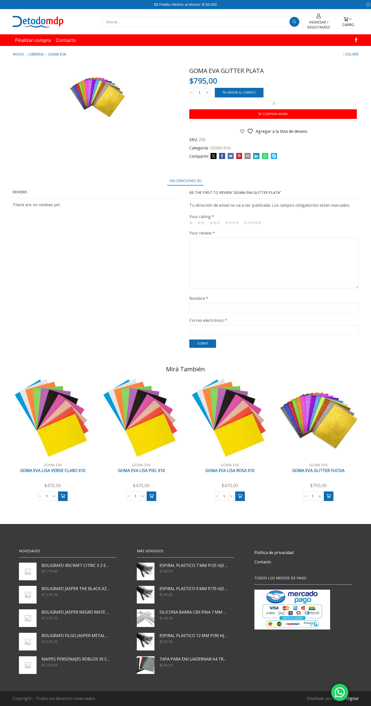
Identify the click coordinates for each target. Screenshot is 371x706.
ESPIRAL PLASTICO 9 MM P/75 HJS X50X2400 (194, 588)
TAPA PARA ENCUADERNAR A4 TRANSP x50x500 (194, 659)
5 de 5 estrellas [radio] (252, 222)
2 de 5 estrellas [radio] (201, 222)
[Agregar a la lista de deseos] (82, 450)
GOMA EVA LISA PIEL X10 (141, 470)
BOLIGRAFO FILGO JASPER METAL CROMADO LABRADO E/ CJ (76, 635)
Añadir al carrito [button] (55, 450)
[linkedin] (256, 156)
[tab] (185, 181)
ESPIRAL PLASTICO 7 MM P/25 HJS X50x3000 (194, 565)
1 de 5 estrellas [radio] (191, 222)
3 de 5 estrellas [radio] (214, 222)
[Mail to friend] (247, 156)
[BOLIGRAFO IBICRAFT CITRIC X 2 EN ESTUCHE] (28, 571)
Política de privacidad (274, 552)
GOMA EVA (57, 54)
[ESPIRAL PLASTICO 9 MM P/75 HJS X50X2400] (145, 595)
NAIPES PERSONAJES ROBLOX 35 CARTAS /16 (76, 659)
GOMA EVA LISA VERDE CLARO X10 (52, 470)
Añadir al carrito (241, 92)
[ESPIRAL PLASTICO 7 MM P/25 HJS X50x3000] (145, 571)
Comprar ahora (275, 114)
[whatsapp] (265, 156)
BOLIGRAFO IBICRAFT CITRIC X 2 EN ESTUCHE (76, 565)
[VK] (230, 156)
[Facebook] (356, 40)
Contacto (66, 40)
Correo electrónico (208, 320)
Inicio (18, 54)
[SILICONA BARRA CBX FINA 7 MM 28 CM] (145, 618)
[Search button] (294, 22)
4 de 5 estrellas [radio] (232, 222)
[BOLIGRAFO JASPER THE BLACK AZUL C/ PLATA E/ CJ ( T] (28, 595)
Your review (202, 233)
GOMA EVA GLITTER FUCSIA (318, 470)
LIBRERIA (36, 54)
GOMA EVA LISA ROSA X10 (229, 470)
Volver (351, 54)
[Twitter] (213, 156)
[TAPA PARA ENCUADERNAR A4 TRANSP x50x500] (145, 665)
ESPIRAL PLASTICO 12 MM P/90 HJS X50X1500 (194, 635)
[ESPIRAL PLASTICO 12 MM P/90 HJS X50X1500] (145, 641)
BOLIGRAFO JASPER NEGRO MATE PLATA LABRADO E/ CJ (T (76, 612)
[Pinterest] (239, 156)
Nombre (198, 298)
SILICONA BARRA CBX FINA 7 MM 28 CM (194, 612)
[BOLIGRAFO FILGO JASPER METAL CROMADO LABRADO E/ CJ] (28, 641)
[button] (63, 496)
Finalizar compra (33, 40)
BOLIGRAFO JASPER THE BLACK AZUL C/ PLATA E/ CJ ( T (76, 588)
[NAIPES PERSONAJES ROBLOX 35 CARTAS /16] (28, 665)
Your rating (201, 216)
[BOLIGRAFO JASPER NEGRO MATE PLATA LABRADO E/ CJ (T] (28, 618)
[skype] (273, 156)
